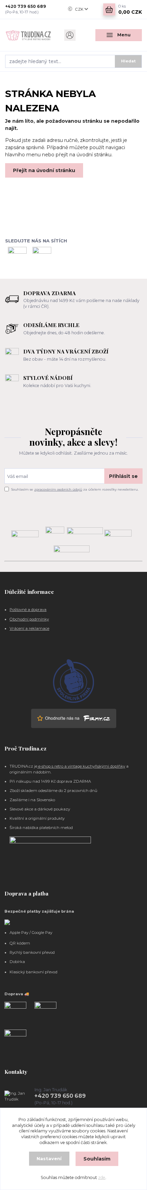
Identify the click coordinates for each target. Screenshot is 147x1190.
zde (101, 1177)
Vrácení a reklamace (29, 628)
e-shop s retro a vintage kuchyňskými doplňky (81, 766)
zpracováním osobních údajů (58, 489)
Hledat (128, 61)
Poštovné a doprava (28, 609)
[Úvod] (28, 35)
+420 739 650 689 (25, 6)
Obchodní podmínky (29, 619)
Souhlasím (96, 1159)
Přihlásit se (123, 476)
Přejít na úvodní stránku (44, 170)
